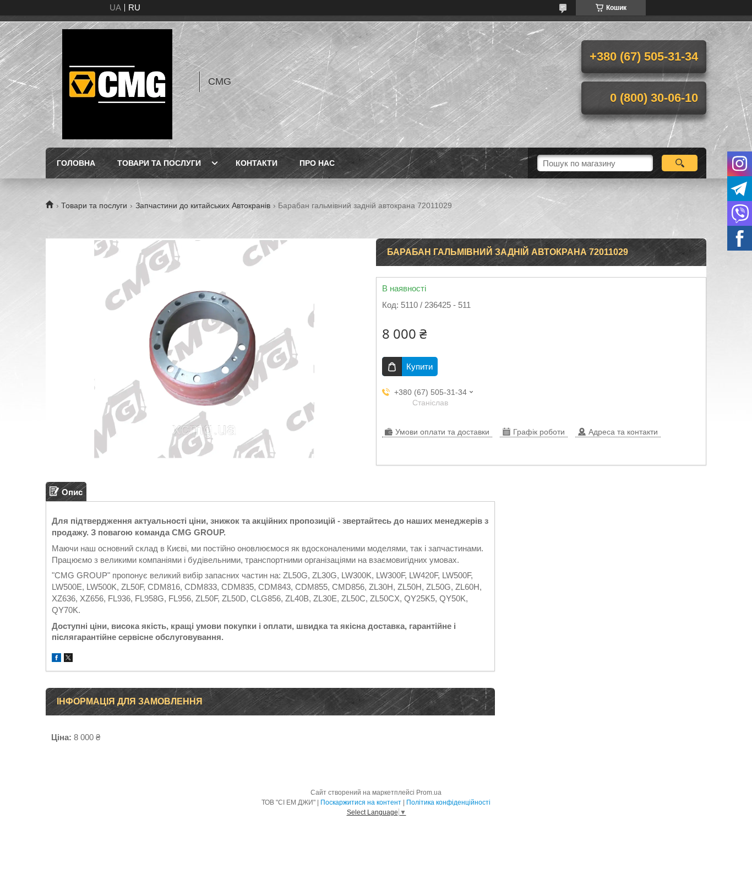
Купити (419, 366)
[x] (68, 659)
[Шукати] (679, 163)
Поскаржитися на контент (360, 802)
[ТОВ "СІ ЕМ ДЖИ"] (117, 81)
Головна (76, 163)
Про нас (317, 163)
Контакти (256, 163)
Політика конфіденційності (448, 802)
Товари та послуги (159, 163)
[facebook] (56, 659)
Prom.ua (429, 792)
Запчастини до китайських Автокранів (202, 205)
